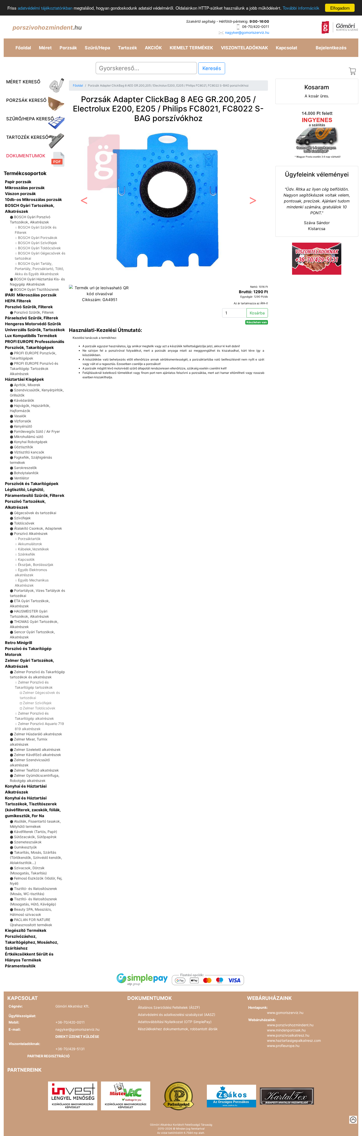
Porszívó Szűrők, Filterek (29, 306)
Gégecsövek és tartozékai (35, 513)
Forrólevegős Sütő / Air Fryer (37, 431)
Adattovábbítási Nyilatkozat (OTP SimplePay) (175, 1022)
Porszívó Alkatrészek (31, 533)
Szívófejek (22, 518)
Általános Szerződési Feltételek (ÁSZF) (169, 1007)
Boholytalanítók (26, 473)
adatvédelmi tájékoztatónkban (45, 8)
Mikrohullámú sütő (28, 436)
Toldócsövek (24, 523)
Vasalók (20, 416)
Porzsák (68, 47)
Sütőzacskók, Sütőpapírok (35, 837)
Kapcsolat (286, 47)
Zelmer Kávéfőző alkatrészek (37, 755)
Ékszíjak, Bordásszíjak (35, 564)
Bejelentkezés (331, 47)
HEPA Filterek (18, 300)
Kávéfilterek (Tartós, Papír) (35, 831)
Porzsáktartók (29, 539)
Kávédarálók (24, 400)
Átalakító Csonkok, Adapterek (38, 528)
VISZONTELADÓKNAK (244, 47)
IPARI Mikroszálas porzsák (30, 294)
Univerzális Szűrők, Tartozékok (35, 329)
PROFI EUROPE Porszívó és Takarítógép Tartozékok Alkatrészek (34, 368)
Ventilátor (21, 478)
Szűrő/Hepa (97, 47)
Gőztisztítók (23, 447)
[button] (84, 201)
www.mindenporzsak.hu (286, 1030)
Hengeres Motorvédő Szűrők (33, 323)
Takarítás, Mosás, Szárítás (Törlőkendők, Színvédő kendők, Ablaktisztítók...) (36, 857)
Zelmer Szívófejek (37, 703)
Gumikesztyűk (25, 847)
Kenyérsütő (23, 426)
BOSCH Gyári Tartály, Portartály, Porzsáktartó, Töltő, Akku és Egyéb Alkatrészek (39, 268)
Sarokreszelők (25, 468)
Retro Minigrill (18, 642)
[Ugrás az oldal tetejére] (353, 1120)
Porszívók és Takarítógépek (31, 483)
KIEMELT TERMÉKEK (191, 47)
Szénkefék (26, 554)
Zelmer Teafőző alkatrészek (36, 770)
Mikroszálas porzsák (25, 187)
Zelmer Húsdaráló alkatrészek (38, 734)
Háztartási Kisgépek (24, 379)
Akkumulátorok (30, 544)
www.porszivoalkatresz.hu (288, 1035)
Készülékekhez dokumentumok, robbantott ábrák (178, 1029)
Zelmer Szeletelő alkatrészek (37, 749)
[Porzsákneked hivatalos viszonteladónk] (178, 1095)
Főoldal (23, 47)
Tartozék (127, 47)
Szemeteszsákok (28, 842)
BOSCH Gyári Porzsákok (37, 237)
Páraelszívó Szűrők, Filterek (31, 317)
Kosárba (257, 312)
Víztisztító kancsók (29, 452)
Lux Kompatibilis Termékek (31, 335)
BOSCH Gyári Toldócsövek (39, 248)
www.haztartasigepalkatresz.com (294, 1040)
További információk (301, 8)
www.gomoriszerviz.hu (285, 1012)
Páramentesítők (20, 965)
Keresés (211, 68)
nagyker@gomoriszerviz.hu (247, 32)
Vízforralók (22, 421)
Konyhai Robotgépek (31, 442)
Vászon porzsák (20, 193)
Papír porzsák (18, 181)
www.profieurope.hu (283, 1046)
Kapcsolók (26, 559)
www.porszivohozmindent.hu (290, 1025)
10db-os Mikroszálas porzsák (33, 199)
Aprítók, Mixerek (27, 385)
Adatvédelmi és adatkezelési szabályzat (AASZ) (176, 1014)
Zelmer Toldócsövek (39, 708)
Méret (45, 47)
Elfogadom (340, 8)
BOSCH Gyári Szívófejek (37, 243)
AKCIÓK (153, 47)
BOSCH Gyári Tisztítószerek (36, 289)
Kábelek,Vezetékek (33, 549)
